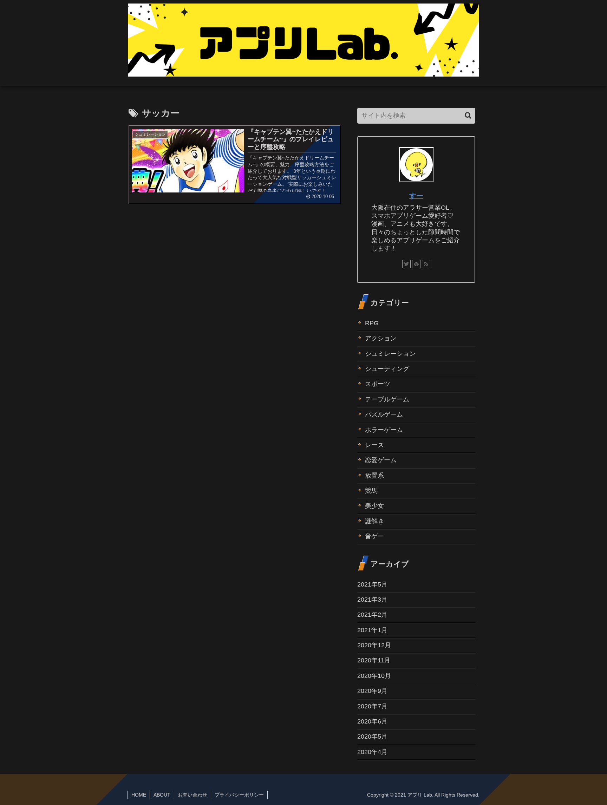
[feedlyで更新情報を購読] (416, 264)
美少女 (374, 505)
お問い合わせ (192, 795)
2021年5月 (372, 584)
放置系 (374, 475)
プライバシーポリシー (239, 795)
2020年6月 (372, 721)
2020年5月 (372, 736)
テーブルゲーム (387, 399)
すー (416, 195)
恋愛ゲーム (381, 460)
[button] (468, 115)
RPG (372, 323)
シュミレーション (390, 353)
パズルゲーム (384, 414)
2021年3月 (372, 599)
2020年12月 (374, 645)
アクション (381, 338)
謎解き (374, 521)
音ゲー (374, 536)
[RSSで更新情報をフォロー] (426, 264)
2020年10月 (374, 675)
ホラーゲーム (384, 429)
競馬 (371, 490)
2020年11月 (373, 660)
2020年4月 (372, 751)
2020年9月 (372, 690)
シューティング (387, 368)
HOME (138, 795)
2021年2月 (372, 614)
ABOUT (162, 795)
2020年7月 (372, 706)
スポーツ (377, 383)
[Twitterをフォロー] (406, 264)
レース (374, 445)
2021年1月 (372, 630)
